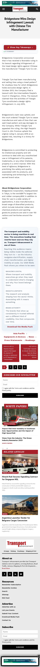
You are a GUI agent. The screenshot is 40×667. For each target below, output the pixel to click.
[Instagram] (10, 574)
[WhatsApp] (25, 367)
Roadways (30, 340)
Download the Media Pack (20, 327)
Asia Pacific (19, 333)
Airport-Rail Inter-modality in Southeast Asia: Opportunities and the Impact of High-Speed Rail (18, 430)
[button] (3, 9)
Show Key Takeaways (20, 47)
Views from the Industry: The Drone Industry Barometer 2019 (17, 439)
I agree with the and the (18, 389)
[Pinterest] (20, 367)
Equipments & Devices (15, 337)
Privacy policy (6, 390)
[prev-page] (3, 448)
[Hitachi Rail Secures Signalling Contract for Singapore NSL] (20, 464)
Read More (6, 568)
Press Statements (13, 340)
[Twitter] (15, 367)
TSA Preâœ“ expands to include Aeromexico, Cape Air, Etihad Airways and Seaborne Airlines (29, 353)
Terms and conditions (22, 388)
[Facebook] (11, 367)
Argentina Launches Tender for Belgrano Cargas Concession (16, 519)
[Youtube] (21, 574)
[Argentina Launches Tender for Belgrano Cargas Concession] (20, 505)
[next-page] (6, 448)
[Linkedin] (15, 574)
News (31, 337)
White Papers (9, 424)
